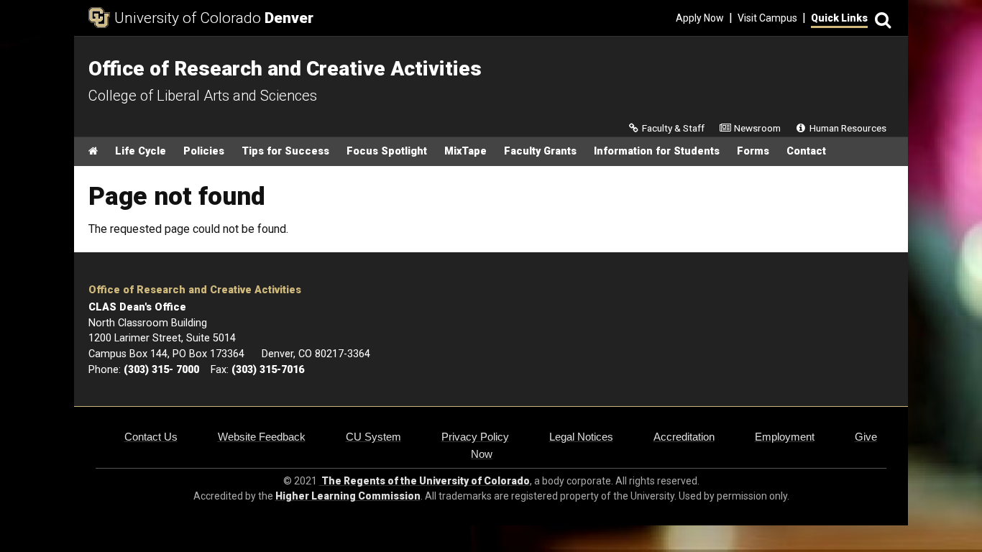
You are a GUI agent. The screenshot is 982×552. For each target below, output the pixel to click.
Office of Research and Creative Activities (194, 290)
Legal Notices (581, 437)
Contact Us (151, 437)
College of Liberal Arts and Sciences (202, 95)
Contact (806, 151)
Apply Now (700, 18)
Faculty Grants (540, 151)
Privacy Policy (475, 437)
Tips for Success (285, 151)
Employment (784, 437)
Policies (203, 151)
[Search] (881, 18)
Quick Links (839, 18)
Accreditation (684, 437)
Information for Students (657, 151)
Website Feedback (262, 437)
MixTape (465, 151)
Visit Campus (767, 18)
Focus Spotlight (387, 151)
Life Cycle (140, 151)
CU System (373, 437)
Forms (753, 151)
